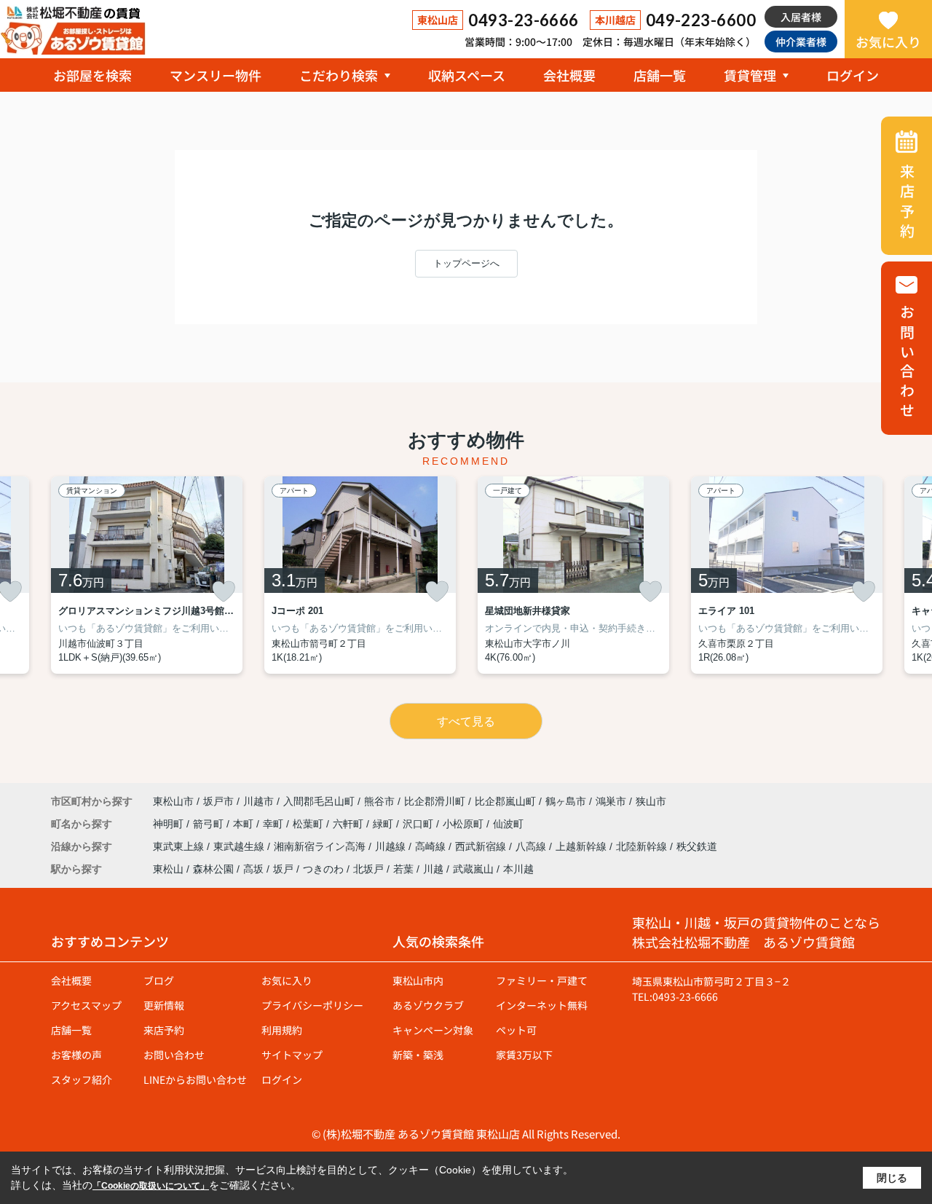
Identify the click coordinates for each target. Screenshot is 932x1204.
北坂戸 (368, 869)
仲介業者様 (800, 41)
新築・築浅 (417, 1054)
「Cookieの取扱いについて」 (150, 1186)
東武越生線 (240, 846)
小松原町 (464, 824)
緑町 (384, 824)
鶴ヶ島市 (565, 801)
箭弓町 (209, 824)
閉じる (892, 1178)
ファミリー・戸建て (542, 980)
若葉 (403, 869)
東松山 (168, 869)
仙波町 (508, 824)
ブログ (158, 980)
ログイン (852, 75)
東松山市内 (417, 980)
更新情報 (163, 1005)
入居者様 (801, 16)
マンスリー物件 (215, 75)
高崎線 (432, 846)
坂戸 (283, 869)
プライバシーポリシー (312, 1005)
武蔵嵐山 (473, 869)
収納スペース (466, 75)
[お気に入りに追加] (223, 591)
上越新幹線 (582, 846)
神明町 (169, 824)
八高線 (532, 846)
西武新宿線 (482, 846)
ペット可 (516, 1030)
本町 (244, 824)
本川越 (518, 869)
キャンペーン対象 (432, 1030)
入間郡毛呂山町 (319, 801)
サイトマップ (292, 1054)
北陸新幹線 (643, 846)
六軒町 (349, 824)
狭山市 (651, 801)
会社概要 (569, 75)
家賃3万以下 (524, 1054)
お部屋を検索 (92, 75)
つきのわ (323, 869)
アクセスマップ (86, 1005)
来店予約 (163, 1030)
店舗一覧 (659, 75)
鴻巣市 (611, 801)
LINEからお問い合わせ (195, 1079)
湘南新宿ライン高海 (321, 846)
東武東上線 (180, 846)
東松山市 (173, 801)
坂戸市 (218, 801)
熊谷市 (379, 801)
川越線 (391, 846)
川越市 (258, 801)
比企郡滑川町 (434, 801)
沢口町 (419, 824)
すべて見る (466, 721)
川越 (433, 869)
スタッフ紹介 (81, 1079)
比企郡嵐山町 (505, 801)
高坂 (253, 869)
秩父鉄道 (696, 846)
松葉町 (309, 824)
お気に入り (888, 41)
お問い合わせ (174, 1054)
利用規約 (281, 1030)
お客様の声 (76, 1054)
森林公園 (213, 869)
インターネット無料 (542, 1005)
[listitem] (146, 575)
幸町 (274, 824)
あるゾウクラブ (428, 1005)
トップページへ (466, 263)
